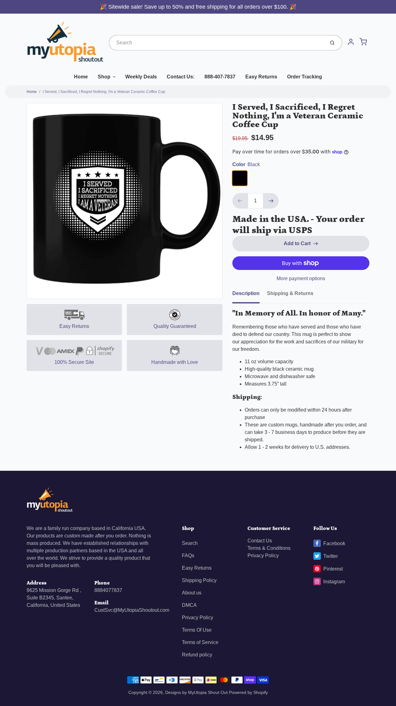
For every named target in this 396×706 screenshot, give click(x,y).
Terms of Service (200, 642)
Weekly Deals (141, 76)
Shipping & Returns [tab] (290, 293)
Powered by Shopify (248, 692)
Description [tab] (246, 293)
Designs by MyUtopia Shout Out (196, 692)
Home (81, 76)
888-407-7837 (219, 76)
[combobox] (216, 43)
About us (191, 592)
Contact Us (260, 540)
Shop (104, 76)
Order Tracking (304, 76)
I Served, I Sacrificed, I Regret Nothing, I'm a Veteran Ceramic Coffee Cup (104, 92)
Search (190, 543)
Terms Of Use (197, 630)
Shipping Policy (199, 580)
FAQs (188, 555)
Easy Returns (261, 76)
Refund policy (197, 654)
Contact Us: (181, 76)
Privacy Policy (197, 617)
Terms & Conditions (269, 548)
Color (246, 164)
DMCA (189, 605)
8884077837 (108, 590)
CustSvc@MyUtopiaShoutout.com (131, 610)
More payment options (301, 278)
